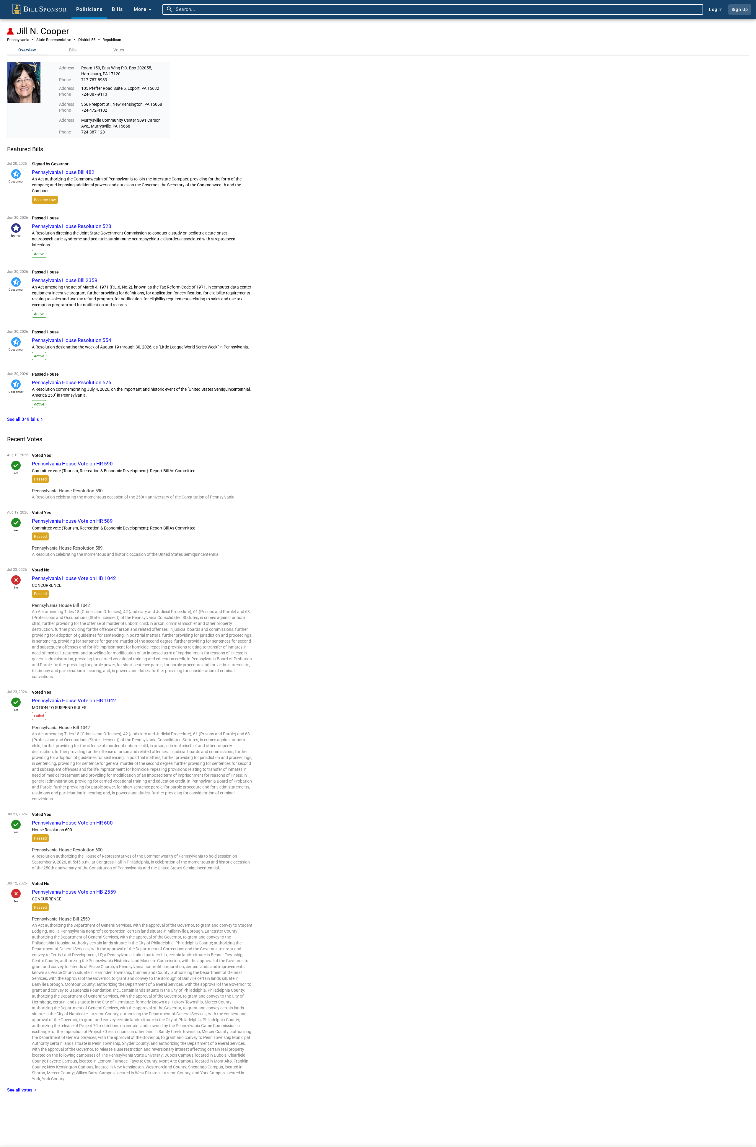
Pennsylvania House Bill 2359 (64, 280)
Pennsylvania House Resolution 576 (71, 382)
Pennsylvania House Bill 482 (63, 172)
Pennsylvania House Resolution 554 (71, 340)
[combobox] (438, 9)
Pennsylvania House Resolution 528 (71, 226)
